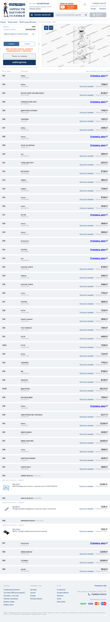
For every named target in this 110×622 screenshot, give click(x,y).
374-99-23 (99, 3)
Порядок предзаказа (11, 598)
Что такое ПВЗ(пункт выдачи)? (14, 592)
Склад (59, 598)
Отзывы (93, 8)
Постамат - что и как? (11, 595)
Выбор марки (12, 22)
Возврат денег (9, 604)
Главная (3, 22)
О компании (61, 589)
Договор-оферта (63, 592)
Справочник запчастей (12, 589)
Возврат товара (9, 601)
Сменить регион (35, 8)
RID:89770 (16, 507)
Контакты (102, 8)
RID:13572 (16, 484)
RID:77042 (16, 529)
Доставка (33, 589)
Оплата (33, 592)
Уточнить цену (98, 75)
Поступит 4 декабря (87, 86)
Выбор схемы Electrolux (28, 22)
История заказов (36, 598)
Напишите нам (100, 586)
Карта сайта (61, 601)
